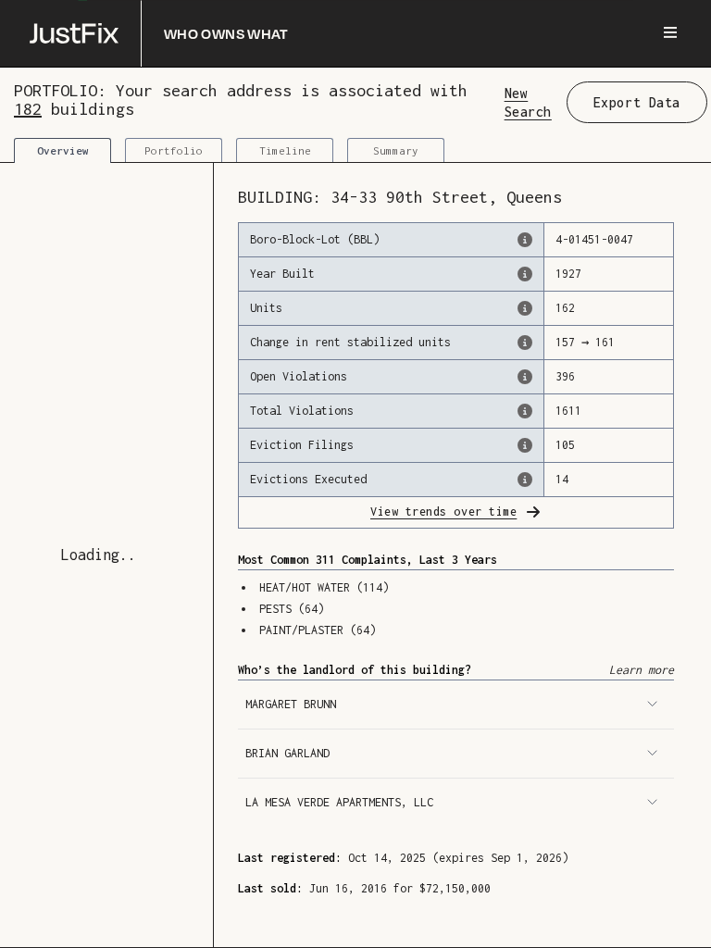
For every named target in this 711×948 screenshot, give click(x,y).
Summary (395, 150)
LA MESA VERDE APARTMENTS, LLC (339, 802)
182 (28, 108)
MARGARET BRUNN (290, 704)
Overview (63, 150)
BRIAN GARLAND (287, 753)
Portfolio (173, 150)
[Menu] (670, 33)
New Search (528, 101)
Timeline (285, 150)
